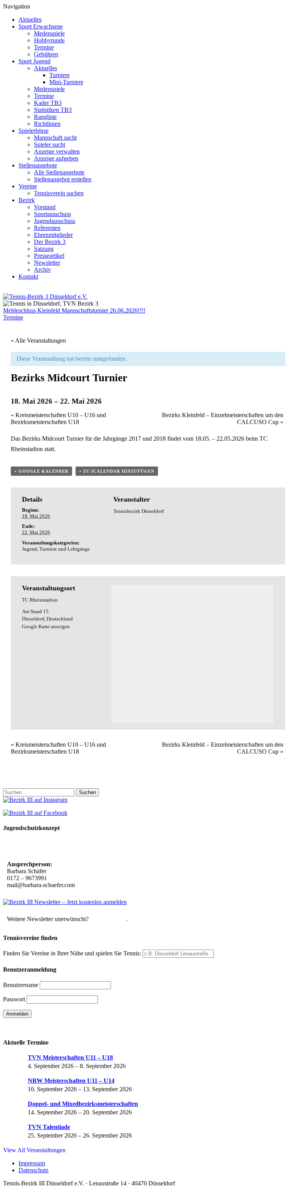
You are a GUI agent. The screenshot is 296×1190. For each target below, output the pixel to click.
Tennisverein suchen (59, 193)
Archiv (42, 269)
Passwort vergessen (26, 1027)
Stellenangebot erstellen (62, 179)
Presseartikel (49, 255)
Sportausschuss (52, 214)
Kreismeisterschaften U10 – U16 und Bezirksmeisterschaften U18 (58, 418)
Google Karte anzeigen (46, 626)
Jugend (29, 549)
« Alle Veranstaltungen (38, 340)
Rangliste (45, 116)
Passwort (14, 999)
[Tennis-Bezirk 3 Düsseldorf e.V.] (45, 296)
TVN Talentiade (49, 1127)
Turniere (59, 75)
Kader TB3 (48, 103)
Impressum (31, 1163)
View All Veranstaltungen (34, 1150)
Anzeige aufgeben (56, 158)
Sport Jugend (34, 61)
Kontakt (28, 276)
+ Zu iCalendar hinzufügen (117, 471)
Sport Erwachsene (40, 26)
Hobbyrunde (49, 40)
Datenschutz (33, 1170)
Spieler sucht (49, 144)
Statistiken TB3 (53, 109)
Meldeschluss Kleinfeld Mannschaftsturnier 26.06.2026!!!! (74, 310)
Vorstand (45, 207)
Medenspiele (49, 33)
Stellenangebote (37, 165)
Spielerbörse (33, 130)
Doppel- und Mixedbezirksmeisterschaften (83, 1103)
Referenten (47, 228)
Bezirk (26, 200)
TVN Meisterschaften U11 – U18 (70, 1057)
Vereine (27, 186)
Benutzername (20, 985)
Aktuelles (30, 19)
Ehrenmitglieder (53, 235)
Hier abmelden (108, 919)
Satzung (44, 248)
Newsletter (47, 262)
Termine (44, 47)
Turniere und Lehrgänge (64, 549)
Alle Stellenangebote (59, 172)
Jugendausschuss (54, 221)
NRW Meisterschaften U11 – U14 (71, 1080)
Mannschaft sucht (55, 137)
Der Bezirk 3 (50, 241)
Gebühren (46, 54)
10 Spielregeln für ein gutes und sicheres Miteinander (76, 847)
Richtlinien (47, 123)
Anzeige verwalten (57, 151)
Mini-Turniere (66, 82)
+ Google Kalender (41, 471)
